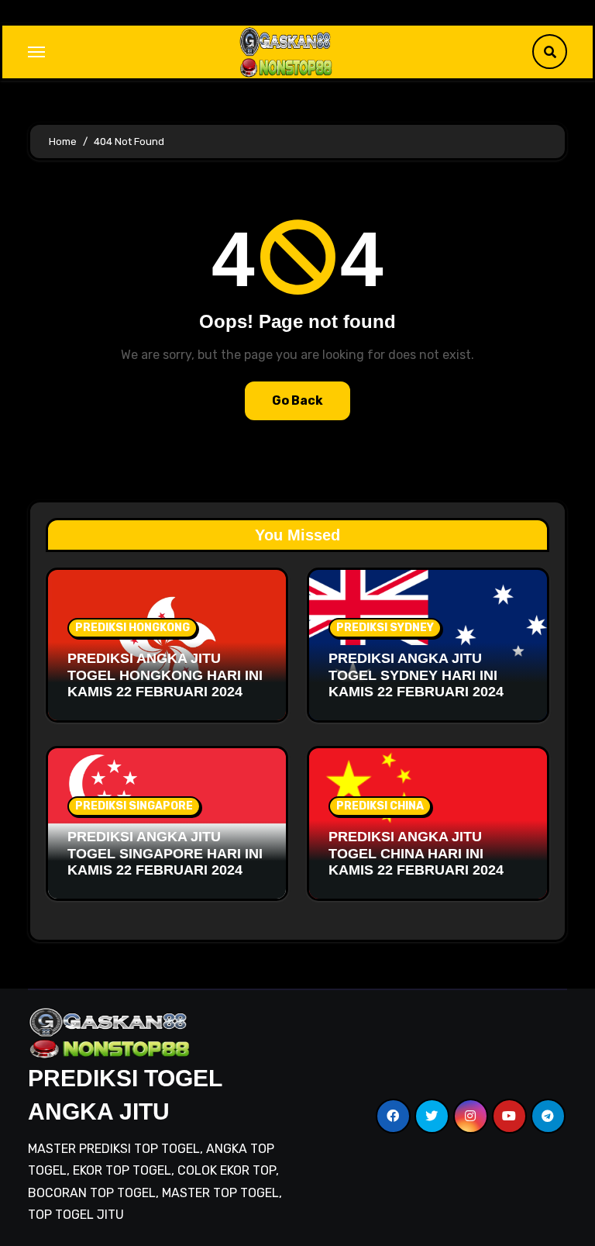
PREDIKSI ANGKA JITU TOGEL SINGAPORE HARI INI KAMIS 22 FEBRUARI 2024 (165, 853)
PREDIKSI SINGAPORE (134, 806)
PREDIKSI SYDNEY (385, 627)
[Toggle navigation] (36, 52)
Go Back (297, 400)
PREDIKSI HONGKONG (132, 627)
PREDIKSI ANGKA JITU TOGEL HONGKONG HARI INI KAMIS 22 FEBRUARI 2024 (165, 675)
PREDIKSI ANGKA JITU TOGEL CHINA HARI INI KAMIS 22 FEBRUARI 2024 (416, 853)
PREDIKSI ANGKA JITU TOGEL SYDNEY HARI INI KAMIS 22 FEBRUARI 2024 (416, 675)
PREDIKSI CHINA (380, 806)
